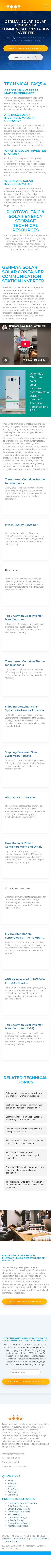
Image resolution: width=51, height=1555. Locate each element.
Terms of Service (40, 1538)
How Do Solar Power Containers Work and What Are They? (23, 846)
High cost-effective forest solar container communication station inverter (24, 1142)
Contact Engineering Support (23, 1301)
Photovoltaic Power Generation (22, 1503)
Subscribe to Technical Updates (24, 1381)
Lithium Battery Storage (19, 1508)
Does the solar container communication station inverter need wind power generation (25, 1170)
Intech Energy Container (21, 525)
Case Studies (14, 1489)
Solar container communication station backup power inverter (24, 1130)
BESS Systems (14, 1514)
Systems (12, 1486)
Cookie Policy (11, 1541)
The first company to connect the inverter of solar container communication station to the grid (25, 1184)
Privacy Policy (20, 1538)
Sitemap (6, 1538)
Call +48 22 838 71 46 (24, 57)
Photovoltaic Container (20, 797)
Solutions (12, 1483)
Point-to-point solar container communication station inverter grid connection (22, 1155)
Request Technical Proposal (24, 48)
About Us (12, 1492)
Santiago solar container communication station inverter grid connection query (24, 1106)
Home (10, 1480)
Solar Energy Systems (18, 1506)
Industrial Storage (16, 1520)
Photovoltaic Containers (19, 1511)
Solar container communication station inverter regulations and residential (24, 1118)
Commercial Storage (17, 1517)
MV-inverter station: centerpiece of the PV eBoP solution (23, 937)
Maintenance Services (18, 1525)
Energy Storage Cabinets (19, 1523)
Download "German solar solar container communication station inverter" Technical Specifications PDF (38, 392)
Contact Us (13, 1494)
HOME (10, 37)
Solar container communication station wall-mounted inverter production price (24, 1094)
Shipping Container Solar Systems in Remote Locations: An (25, 710)
